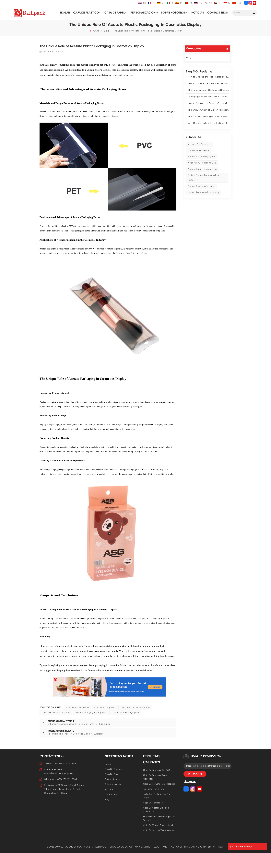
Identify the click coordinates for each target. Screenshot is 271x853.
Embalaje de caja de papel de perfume (159, 818)
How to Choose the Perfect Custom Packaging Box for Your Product (208, 103)
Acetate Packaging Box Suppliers (90, 713)
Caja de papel (112, 774)
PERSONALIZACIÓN (142, 12)
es (181, 3)
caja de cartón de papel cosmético (156, 810)
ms (200, 3)
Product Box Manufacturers (201, 186)
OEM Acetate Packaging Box (125, 713)
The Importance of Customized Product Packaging (208, 90)
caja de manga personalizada (158, 825)
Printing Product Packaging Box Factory (203, 177)
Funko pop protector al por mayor (156, 796)
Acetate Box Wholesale (77, 707)
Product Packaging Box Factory (203, 192)
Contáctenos (217, 12)
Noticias (197, 12)
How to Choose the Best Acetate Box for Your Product (208, 83)
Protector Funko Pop (153, 789)
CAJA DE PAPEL (114, 12)
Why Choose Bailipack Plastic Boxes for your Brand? (208, 123)
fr (154, 3)
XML (165, 847)
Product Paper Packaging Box (202, 169)
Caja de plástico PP (153, 803)
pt (191, 3)
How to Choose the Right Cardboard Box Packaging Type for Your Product (208, 77)
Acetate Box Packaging (199, 144)
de (163, 3)
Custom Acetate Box (198, 150)
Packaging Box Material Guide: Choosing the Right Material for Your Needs (208, 97)
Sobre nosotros (173, 12)
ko (210, 3)
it (172, 3)
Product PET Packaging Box (201, 157)
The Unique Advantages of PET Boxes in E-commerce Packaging (208, 117)
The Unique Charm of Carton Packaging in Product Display (208, 110)
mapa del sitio (142, 847)
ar (220, 3)
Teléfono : (60, 764)
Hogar (108, 764)
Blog (106, 31)
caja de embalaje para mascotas (155, 777)
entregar (193, 774)
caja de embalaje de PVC (156, 770)
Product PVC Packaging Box (201, 163)
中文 (239, 3)
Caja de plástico (113, 769)
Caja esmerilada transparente (158, 830)
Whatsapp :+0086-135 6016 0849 (60, 779)
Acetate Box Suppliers (104, 707)
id (229, 3)
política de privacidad (182, 847)
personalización (113, 779)
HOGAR (65, 12)
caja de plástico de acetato (56, 713)
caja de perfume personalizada (159, 784)
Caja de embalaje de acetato (135, 707)
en (144, 3)
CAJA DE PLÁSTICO (86, 12)
